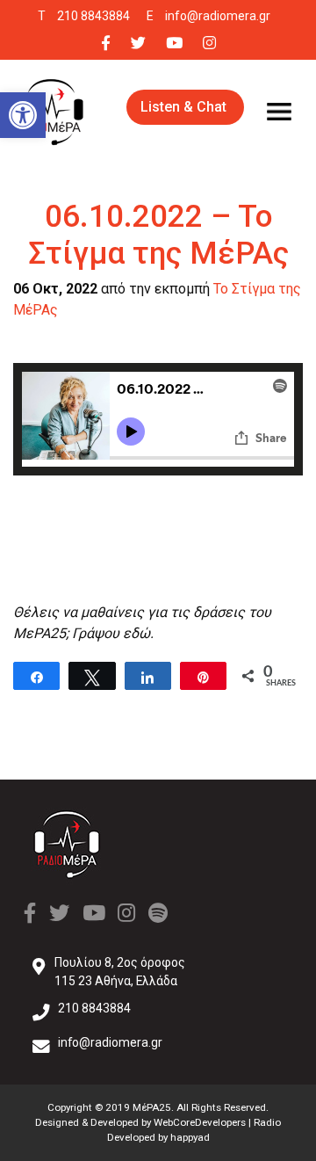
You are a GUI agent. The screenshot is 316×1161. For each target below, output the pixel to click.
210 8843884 (93, 16)
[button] (23, 115)
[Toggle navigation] (279, 111)
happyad (190, 1137)
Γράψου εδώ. (113, 633)
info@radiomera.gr (217, 16)
